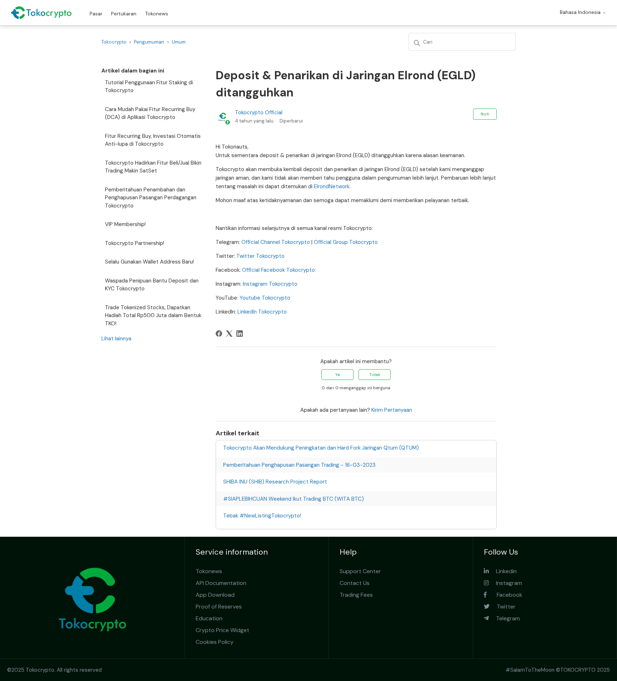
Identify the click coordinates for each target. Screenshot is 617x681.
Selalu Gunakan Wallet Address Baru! (149, 261)
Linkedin (503, 571)
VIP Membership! (125, 224)
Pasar (96, 13)
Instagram (505, 583)
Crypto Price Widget (222, 630)
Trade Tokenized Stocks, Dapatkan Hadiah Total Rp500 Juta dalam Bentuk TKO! (153, 315)
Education (209, 618)
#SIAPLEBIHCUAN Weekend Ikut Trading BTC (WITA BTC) (293, 498)
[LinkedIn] (239, 333)
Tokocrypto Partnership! (134, 243)
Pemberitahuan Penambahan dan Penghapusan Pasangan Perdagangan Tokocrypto (150, 197)
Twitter (503, 606)
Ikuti (485, 114)
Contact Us (355, 583)
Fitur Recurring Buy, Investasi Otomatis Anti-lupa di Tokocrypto (153, 140)
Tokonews (156, 13)
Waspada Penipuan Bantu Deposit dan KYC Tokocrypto (152, 284)
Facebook (504, 595)
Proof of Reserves (219, 606)
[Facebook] (219, 333)
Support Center (360, 571)
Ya (337, 374)
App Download (215, 595)
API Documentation (221, 583)
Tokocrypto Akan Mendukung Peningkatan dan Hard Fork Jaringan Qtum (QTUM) (321, 447)
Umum (179, 42)
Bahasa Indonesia (581, 12)
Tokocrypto (113, 42)
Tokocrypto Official (258, 112)
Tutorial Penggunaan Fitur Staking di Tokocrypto (149, 86)
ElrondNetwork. (332, 186)
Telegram (504, 618)
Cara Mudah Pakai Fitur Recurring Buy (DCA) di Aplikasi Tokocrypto (150, 113)
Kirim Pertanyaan (391, 410)
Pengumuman (149, 42)
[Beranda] (41, 12)
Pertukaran (123, 13)
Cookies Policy (215, 642)
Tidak (374, 374)
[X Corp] (229, 333)
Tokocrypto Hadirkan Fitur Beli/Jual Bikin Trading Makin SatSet (153, 167)
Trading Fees (356, 595)
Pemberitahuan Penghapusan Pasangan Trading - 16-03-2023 (299, 465)
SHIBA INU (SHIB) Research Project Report (275, 481)
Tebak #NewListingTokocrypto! (262, 515)
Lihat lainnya (116, 338)
